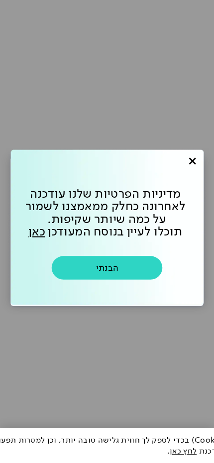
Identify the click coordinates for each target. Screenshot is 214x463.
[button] (192, 161)
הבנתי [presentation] (107, 268)
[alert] (107, 445)
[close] (192, 161)
